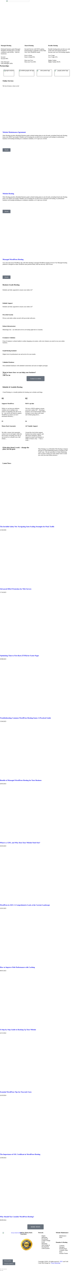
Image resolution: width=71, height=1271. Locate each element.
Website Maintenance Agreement (14, 132)
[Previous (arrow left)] (0, 1270)
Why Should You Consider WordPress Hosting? (17, 1217)
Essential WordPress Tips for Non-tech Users (16, 1092)
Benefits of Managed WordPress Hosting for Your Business (20, 780)
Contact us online (35, 378)
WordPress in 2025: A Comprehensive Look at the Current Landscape (25, 905)
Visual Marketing (55, 1263)
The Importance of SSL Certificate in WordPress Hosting (20, 1154)
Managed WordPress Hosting (13, 259)
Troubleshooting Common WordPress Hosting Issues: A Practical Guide (25, 718)
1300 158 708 (6, 375)
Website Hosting (8, 194)
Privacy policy (7, 1260)
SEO (61, 1261)
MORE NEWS (35, 1227)
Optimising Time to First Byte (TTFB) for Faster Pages (19, 656)
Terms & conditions (9, 1263)
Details (6, 150)
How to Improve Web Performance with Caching (17, 967)
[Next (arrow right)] (2, 1270)
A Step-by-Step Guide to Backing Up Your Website (18, 1030)
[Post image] (22, 129)
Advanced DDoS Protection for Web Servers (15, 589)
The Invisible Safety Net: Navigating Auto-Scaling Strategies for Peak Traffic (27, 526)
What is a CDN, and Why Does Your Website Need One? (20, 843)
